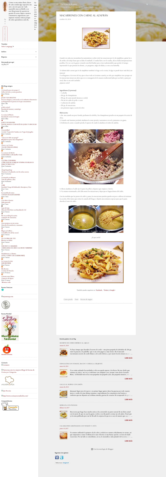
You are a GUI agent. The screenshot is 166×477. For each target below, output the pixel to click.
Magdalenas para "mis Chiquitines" (12, 140)
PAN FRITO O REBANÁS (9, 246)
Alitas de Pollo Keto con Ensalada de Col (13, 210)
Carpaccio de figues (7, 278)
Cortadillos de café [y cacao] (10, 233)
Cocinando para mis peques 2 (10, 90)
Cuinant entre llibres (7, 276)
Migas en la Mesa (6, 231)
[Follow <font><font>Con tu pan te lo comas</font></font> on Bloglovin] (62, 463)
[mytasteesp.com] (7, 296)
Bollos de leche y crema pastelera (11, 92)
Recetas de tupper (86, 299)
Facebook (99, 290)
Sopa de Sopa (5, 208)
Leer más (128, 358)
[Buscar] (147, 4)
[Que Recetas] (6, 391)
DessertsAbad (5, 130)
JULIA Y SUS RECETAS (8, 98)
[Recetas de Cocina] (7, 386)
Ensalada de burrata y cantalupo (11, 109)
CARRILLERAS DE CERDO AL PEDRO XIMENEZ (16, 248)
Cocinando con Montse (8, 178)
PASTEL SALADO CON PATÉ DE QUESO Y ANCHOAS (19, 124)
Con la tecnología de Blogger (103, 449)
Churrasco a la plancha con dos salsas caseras (15, 172)
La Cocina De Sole (7, 261)
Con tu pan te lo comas (68, 4)
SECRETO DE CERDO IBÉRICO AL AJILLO (74, 343)
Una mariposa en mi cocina (10, 223)
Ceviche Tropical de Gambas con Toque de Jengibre (17, 132)
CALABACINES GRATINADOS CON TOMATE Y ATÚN (78, 426)
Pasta (76, 299)
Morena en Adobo (6, 240)
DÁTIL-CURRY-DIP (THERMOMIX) (13, 256)
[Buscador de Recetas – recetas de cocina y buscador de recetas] (6, 355)
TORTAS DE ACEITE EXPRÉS (10, 195)
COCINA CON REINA (8, 160)
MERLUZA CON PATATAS (68, 405)
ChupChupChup (6, 170)
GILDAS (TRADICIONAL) (9, 147)
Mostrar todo (6, 282)
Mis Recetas (4, 269)
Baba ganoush (5, 202)
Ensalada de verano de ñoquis (10, 117)
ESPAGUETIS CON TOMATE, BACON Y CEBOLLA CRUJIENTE (81, 364)
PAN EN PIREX (6, 263)
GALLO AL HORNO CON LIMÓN (71, 384)
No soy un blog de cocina (9, 216)
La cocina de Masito (7, 115)
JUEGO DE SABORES (8, 122)
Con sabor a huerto (7, 200)
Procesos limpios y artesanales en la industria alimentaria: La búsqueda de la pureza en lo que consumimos (19, 101)
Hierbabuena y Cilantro (8, 254)
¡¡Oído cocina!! (5, 107)
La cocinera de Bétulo (8, 153)
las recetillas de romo (7, 193)
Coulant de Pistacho (7, 271)
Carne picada (68, 299)
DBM (3, 185)
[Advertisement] (144, 37)
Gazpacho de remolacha (8, 217)
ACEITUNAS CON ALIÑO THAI (11, 155)
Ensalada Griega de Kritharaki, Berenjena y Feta (16, 187)
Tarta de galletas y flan (8, 179)
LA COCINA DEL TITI (8, 238)
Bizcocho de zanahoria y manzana (11, 225)
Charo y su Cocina (7, 145)
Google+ (112, 290)
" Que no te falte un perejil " (10, 138)
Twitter (106, 290)
